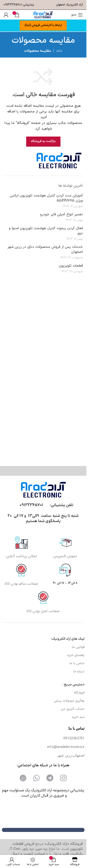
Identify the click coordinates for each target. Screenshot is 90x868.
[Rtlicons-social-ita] (23, 778)
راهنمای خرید (75, 655)
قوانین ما (78, 647)
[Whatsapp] (36, 778)
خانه (59, 51)
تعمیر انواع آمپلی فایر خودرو (61, 214)
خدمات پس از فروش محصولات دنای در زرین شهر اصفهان (45, 249)
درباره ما (78, 671)
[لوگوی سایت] (43, 14)
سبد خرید (78, 717)
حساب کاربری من (72, 708)
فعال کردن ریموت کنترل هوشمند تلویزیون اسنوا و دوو (46, 231)
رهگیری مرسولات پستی (69, 700)
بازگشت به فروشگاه (43, 141)
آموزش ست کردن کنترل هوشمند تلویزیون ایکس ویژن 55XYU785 (46, 198)
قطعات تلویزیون (71, 265)
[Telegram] (50, 778)
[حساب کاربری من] (6, 15)
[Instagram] (63, 778)
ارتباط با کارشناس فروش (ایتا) (43, 25)
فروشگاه (79, 692)
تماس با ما (76, 663)
